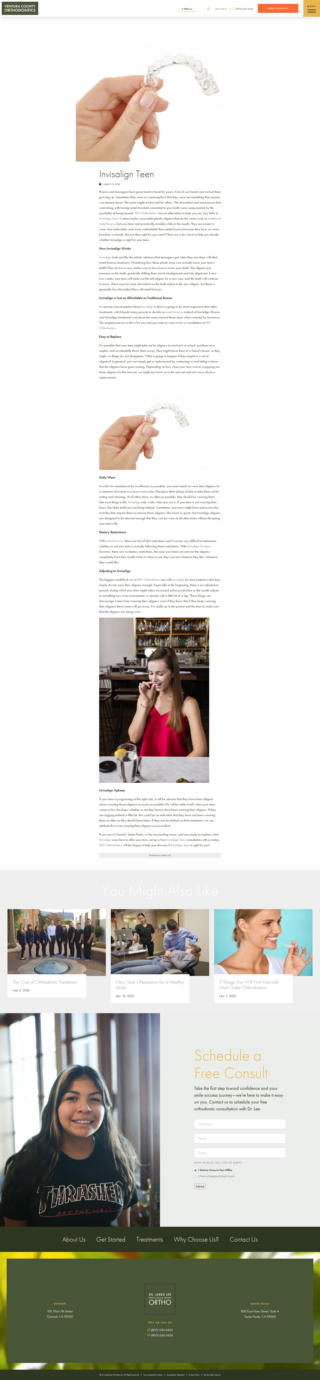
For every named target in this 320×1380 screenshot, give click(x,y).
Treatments (149, 1239)
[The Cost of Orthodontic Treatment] (57, 946)
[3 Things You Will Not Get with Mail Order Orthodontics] (263, 946)
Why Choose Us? (196, 1239)
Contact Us (244, 1239)
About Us (74, 1239)
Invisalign (147, 306)
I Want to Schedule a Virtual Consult (216, 1176)
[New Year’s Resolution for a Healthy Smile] (160, 946)
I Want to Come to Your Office (215, 1170)
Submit (200, 1186)
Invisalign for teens (199, 546)
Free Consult (278, 8)
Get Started (111, 1239)
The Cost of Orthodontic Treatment (44, 982)
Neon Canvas (215, 1374)
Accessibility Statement (176, 1374)
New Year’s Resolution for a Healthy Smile (150, 985)
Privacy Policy (194, 1374)
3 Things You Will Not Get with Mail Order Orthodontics (248, 985)
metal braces (174, 312)
